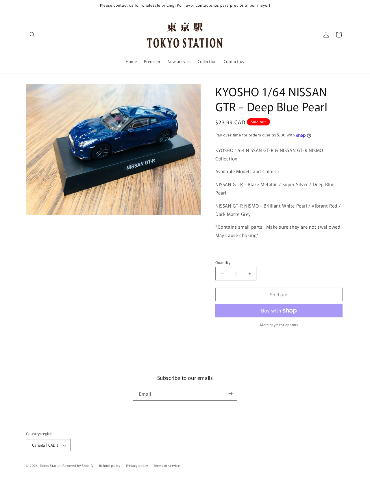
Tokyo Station (51, 465)
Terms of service (166, 465)
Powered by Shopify (77, 465)
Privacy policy (137, 465)
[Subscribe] (230, 393)
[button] (32, 34)
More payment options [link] (279, 324)
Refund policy (109, 465)
